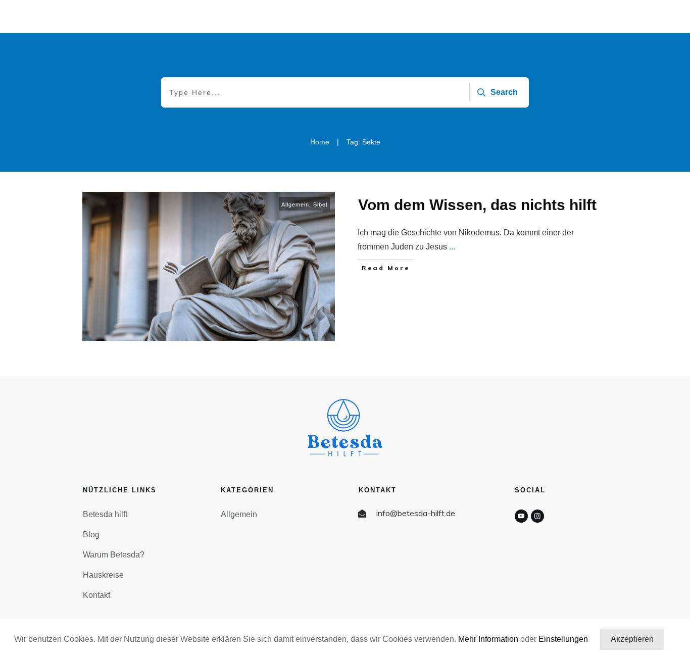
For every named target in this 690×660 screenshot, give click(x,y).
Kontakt (96, 595)
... (452, 246)
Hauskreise (103, 575)
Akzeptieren (632, 639)
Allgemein (295, 204)
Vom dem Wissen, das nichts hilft (477, 204)
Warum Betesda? (113, 554)
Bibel (320, 204)
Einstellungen (563, 639)
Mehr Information (488, 639)
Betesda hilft (105, 514)
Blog (91, 534)
